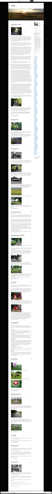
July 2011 (35, 114)
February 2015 (35, 82)
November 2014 (36, 84)
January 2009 (35, 136)
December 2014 (36, 83)
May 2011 (35, 115)
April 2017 (35, 63)
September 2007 (36, 148)
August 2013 (35, 95)
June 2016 (35, 70)
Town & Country (14, 462)
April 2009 (35, 134)
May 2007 (35, 151)
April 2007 (35, 152)
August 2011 (35, 113)
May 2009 (35, 133)
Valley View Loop (14, 119)
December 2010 (36, 119)
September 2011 (36, 112)
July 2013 (35, 96)
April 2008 (35, 143)
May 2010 (35, 124)
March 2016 (35, 72)
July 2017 (35, 61)
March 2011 (35, 117)
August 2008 (35, 140)
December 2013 (36, 92)
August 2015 (35, 77)
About (14, 19)
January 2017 (35, 65)
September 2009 (36, 130)
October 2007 (35, 147)
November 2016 (36, 66)
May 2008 (35, 142)
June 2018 (35, 58)
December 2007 (36, 146)
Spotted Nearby (14, 359)
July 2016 (35, 69)
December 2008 (36, 137)
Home (11, 19)
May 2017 (35, 62)
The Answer (13, 435)
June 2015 (35, 79)
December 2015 (36, 74)
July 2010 (35, 123)
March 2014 (35, 90)
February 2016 (35, 73)
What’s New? (14, 282)
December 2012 (36, 101)
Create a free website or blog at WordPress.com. (26, 491)
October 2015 (35, 76)
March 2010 (35, 126)
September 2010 (36, 121)
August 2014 (35, 86)
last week (28, 331)
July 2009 (35, 132)
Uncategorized (14, 116)
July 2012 (35, 105)
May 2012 (35, 106)
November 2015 (36, 75)
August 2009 (35, 131)
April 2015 (35, 80)
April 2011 (35, 116)
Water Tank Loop (14, 148)
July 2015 (35, 78)
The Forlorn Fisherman (16, 212)
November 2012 (36, 102)
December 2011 (36, 110)
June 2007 (35, 150)
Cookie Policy (14, 492)
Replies (17, 116)
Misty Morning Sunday (16, 394)
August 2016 (35, 68)
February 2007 (35, 153)
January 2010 (35, 127)
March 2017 (35, 64)
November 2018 (36, 57)
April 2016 (35, 71)
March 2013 (35, 99)
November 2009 (36, 129)
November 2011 (36, 111)
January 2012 (35, 109)
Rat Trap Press (24, 453)
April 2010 (35, 125)
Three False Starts (15, 322)
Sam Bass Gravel (14, 445)
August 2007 (35, 149)
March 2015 (35, 81)
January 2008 (35, 145)
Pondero (13, 5)
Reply (17, 355)
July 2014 (35, 87)
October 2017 (35, 60)
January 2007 (35, 154)
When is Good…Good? (16, 24)
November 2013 (36, 93)
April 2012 (35, 107)
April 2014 (35, 89)
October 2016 (35, 67)
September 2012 (36, 103)
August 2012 (35, 104)
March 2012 (35, 108)
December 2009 (36, 128)
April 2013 (35, 98)
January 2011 (35, 118)
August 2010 (35, 122)
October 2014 (35, 85)
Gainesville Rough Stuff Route (17, 235)
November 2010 (36, 120)
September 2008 (36, 139)
